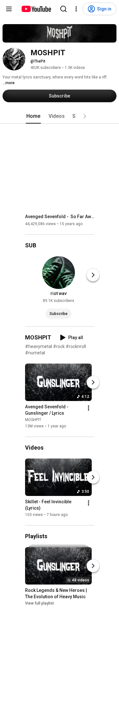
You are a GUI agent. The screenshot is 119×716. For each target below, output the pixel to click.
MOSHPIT (33, 420)
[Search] (63, 9)
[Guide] (9, 9)
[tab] (33, 116)
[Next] (93, 275)
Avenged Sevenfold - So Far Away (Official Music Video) (60, 216)
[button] (84, 116)
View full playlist (39, 603)
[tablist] (60, 116)
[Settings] (76, 9)
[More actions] (88, 408)
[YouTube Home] (36, 9)
